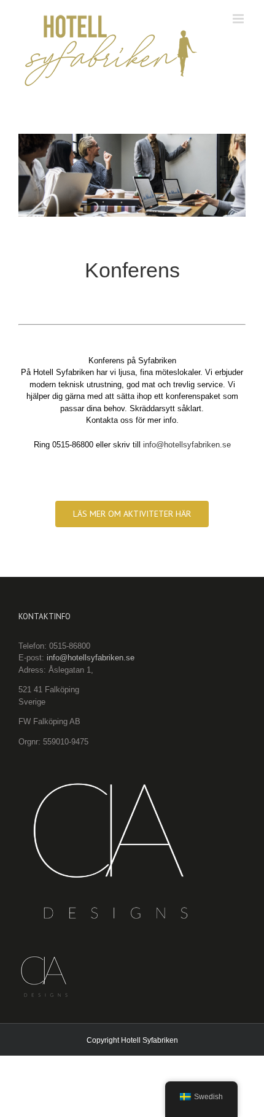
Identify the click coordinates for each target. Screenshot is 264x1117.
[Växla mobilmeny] (239, 18)
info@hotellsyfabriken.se (187, 444)
